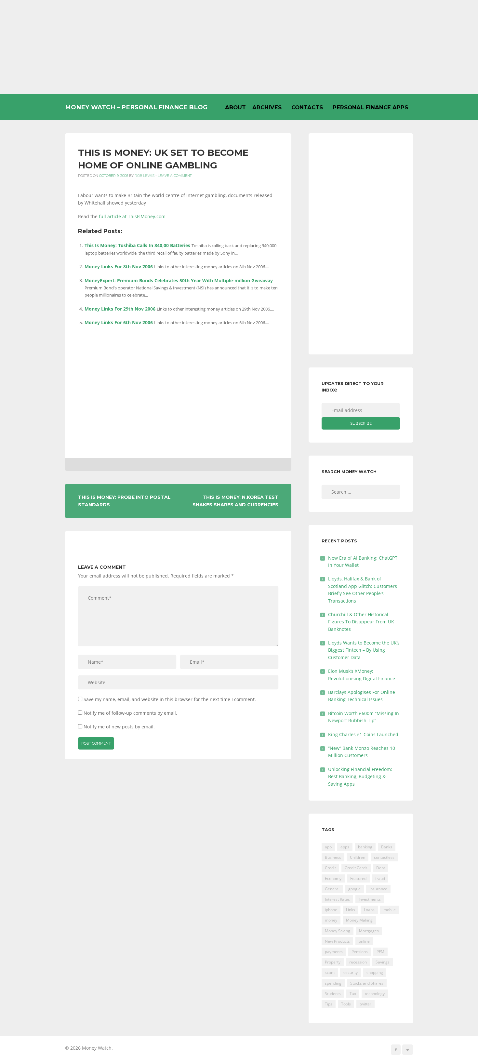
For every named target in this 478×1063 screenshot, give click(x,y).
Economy (333, 878)
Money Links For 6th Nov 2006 (119, 322)
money (331, 920)
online (364, 941)
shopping (374, 972)
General (332, 889)
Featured (358, 878)
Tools (346, 1004)
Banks (386, 847)
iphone (331, 909)
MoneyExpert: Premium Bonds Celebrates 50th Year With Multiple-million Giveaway (179, 280)
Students (333, 993)
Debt (380, 867)
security (350, 972)
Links (350, 909)
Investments (370, 899)
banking (365, 847)
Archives (267, 107)
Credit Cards (356, 867)
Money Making (359, 920)
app (328, 847)
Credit (330, 867)
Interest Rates (337, 899)
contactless (384, 857)
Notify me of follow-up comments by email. (130, 713)
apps (344, 847)
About (235, 107)
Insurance (378, 889)
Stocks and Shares (366, 983)
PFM (380, 951)
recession (358, 962)
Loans (369, 909)
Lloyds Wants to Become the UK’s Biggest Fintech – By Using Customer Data (364, 650)
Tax (353, 993)
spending (333, 983)
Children (357, 857)
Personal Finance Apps (370, 107)
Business (333, 857)
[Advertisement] (239, 47)
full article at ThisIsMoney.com (132, 216)
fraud (380, 878)
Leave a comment (175, 176)
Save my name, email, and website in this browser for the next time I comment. (170, 699)
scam (330, 972)
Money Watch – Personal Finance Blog (136, 107)
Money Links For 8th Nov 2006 (119, 266)
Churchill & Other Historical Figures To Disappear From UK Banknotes (361, 621)
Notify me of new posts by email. (119, 727)
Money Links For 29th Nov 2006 (120, 309)
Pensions (360, 951)
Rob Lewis (144, 176)
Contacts (307, 107)
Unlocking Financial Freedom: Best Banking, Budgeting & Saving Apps (360, 776)
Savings (383, 962)
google (354, 889)
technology (375, 993)
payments (334, 951)
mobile (389, 909)
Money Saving (337, 931)
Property (332, 962)
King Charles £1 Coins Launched (363, 734)
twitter (365, 1004)
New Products (337, 941)
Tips (328, 1004)
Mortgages (369, 931)
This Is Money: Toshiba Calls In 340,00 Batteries (137, 245)
